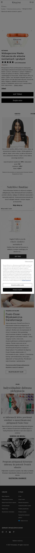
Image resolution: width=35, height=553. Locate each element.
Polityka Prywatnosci (26, 280)
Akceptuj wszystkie (17, 289)
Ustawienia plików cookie (17, 285)
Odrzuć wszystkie (29, 261)
